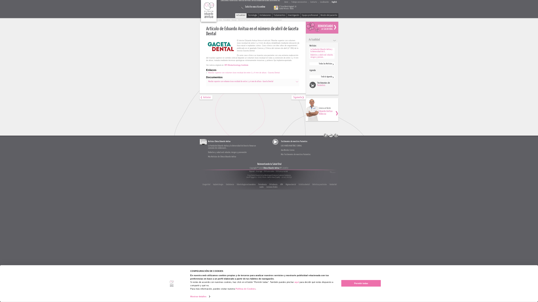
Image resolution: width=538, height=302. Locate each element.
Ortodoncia (273, 185)
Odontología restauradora (246, 185)
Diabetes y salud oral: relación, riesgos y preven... (321, 56)
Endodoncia (230, 185)
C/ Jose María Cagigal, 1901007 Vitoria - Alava (287, 8)
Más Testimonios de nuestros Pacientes (296, 154)
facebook (336, 135)
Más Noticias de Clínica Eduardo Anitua (222, 157)
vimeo (326, 135)
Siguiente (297, 97)
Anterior (207, 97)
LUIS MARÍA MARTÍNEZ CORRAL (291, 146)
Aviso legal (259, 171)
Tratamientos (279, 15)
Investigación (293, 15)
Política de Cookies (246, 289)
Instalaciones (265, 15)
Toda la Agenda (326, 77)
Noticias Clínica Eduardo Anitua (219, 141)
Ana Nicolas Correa (287, 150)
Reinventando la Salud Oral (322, 28)
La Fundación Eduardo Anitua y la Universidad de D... (321, 50)
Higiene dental (291, 185)
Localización (324, 2)
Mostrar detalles (198, 296)
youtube (331, 135)
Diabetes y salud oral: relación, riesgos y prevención (227, 152)
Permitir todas (361, 283)
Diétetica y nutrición (319, 185)
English (334, 2)
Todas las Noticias (325, 64)
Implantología (218, 185)
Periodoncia (262, 185)
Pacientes (321, 85)
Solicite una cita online (255, 7)
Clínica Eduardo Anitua (209, 12)
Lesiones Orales (272, 187)
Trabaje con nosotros (299, 2)
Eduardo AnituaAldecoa (325, 112)
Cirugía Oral (206, 185)
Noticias (234, 20)
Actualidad (240, 15)
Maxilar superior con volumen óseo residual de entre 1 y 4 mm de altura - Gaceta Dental (244, 73)
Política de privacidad (282, 171)
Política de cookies (269, 171)
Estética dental (304, 185)
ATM (281, 185)
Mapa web (252, 171)
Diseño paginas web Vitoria (333, 172)
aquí (296, 282)
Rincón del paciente (329, 15)
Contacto (313, 2)
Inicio (286, 2)
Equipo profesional (310, 15)
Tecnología (252, 15)
